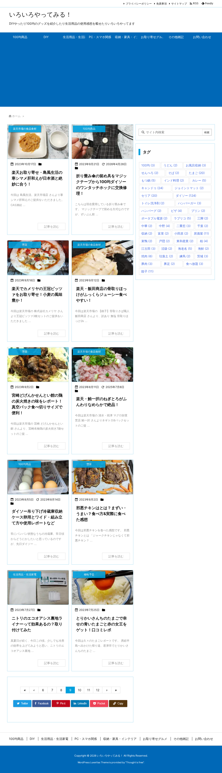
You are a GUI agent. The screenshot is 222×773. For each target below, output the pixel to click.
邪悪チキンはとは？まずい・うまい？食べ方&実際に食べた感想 (101, 514)
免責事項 (161, 3)
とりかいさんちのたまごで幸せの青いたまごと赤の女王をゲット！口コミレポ (101, 624)
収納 (146, 233)
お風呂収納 (196, 165)
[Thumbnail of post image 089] (102, 141)
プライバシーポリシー (139, 3)
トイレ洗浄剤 (152, 203)
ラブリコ (182, 218)
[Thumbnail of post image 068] (102, 587)
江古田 (148, 248)
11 (88, 690)
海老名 (185, 248)
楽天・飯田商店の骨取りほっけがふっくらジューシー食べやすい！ (101, 294)
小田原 (181, 233)
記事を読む (51, 226)
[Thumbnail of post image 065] (38, 587)
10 (79, 690)
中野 (164, 226)
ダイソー (186, 195)
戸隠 (164, 241)
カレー (199, 180)
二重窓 (183, 226)
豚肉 (146, 264)
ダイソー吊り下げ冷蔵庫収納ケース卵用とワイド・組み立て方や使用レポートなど (37, 517)
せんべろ (149, 173)
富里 (163, 233)
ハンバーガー (189, 203)
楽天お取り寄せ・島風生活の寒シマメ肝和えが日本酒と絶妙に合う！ (37, 178)
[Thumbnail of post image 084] (102, 257)
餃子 (147, 271)
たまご (197, 173)
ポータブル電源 (154, 218)
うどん (170, 165)
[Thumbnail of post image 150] (38, 364)
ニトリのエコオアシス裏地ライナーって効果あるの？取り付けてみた (37, 624)
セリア (149, 195)
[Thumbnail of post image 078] (38, 141)
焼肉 (146, 256)
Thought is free (134, 762)
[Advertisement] (111, 74)
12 (97, 690)
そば (173, 173)
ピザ (176, 211)
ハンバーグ (151, 211)
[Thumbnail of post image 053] (38, 257)
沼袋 (166, 248)
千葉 (202, 226)
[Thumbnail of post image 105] (102, 364)
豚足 (169, 264)
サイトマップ (179, 3)
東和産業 (184, 241)
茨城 (202, 256)
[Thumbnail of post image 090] (102, 477)
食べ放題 (194, 264)
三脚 (202, 218)
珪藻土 (166, 256)
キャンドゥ (152, 188)
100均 (148, 165)
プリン (198, 211)
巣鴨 (146, 241)
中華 (146, 226)
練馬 (185, 256)
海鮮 (203, 248)
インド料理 (174, 180)
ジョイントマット (189, 188)
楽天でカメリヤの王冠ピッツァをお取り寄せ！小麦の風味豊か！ (37, 294)
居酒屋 (201, 233)
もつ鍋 (148, 180)
